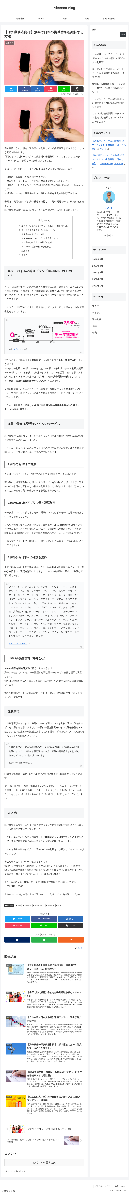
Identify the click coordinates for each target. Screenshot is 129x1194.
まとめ (24, 254)
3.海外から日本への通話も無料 (38, 242)
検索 (94, 29)
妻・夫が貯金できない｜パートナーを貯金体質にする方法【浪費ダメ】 (108, 73)
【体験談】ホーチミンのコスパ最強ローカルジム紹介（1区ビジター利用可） (108, 58)
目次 (40, 220)
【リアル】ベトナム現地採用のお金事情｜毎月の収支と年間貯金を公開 (108, 102)
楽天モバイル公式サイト (18, 644)
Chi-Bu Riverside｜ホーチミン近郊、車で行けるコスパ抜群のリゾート (108, 88)
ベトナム (96, 312)
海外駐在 (51, 905)
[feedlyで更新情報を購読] (44, 940)
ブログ (95, 306)
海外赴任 (10, 905)
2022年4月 (97, 266)
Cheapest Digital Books (111, 163)
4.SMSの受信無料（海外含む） (38, 246)
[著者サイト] (17, 940)
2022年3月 (97, 272)
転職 (94, 332)
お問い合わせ (120, 1186)
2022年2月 (97, 279)
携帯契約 (28, 905)
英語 (94, 326)
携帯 (19, 905)
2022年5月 (97, 259)
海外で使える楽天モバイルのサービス (38, 230)
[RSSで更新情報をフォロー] (71, 940)
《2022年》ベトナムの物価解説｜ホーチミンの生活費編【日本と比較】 (109, 145)
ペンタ (103, 149)
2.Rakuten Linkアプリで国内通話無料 (41, 238)
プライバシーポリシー (103, 1186)
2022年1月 (97, 285)
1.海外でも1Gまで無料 (34, 234)
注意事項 (25, 250)
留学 (59, 905)
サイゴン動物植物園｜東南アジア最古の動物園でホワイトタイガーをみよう (108, 117)
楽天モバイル (18, 349)
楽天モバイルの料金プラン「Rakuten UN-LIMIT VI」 (45, 226)
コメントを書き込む (44, 1162)
